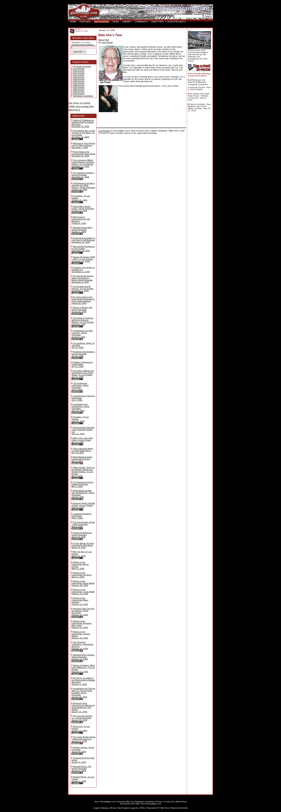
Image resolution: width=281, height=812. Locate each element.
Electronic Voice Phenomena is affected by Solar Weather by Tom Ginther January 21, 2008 (83, 707)
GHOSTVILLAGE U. (176, 21)
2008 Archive (78, 81)
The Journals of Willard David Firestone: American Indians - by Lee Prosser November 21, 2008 (82, 163)
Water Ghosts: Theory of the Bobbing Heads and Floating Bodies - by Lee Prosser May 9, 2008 (83, 471)
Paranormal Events (179, 808)
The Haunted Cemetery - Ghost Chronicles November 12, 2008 (83, 175)
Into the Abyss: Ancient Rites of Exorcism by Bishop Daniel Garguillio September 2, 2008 (82, 279)
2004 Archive (78, 89)
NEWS (116, 21)
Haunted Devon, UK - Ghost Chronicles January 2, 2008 (81, 768)
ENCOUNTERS (101, 21)
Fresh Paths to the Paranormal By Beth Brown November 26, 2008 (83, 154)
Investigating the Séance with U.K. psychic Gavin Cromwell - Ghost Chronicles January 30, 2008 (83, 692)
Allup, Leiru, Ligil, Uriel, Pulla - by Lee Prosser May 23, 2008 (82, 440)
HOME (73, 21)
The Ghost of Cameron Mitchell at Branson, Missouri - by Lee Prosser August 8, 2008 (82, 321)
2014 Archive (78, 68)
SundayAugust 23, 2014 (81, 30)
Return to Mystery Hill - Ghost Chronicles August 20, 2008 (82, 309)
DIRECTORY (157, 21)
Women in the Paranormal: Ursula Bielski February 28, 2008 (82, 583)
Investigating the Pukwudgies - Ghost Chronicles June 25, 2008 (80, 407)
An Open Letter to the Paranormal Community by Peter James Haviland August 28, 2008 (83, 300)
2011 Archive (78, 75)
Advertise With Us (124, 802)
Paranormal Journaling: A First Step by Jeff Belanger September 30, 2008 (83, 240)
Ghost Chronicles (83, 66)
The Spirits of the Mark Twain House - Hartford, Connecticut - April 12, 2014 (198, 97)
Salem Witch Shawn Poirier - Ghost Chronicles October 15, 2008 (82, 208)
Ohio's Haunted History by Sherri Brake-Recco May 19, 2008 (82, 450)
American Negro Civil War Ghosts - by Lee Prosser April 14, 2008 (83, 505)
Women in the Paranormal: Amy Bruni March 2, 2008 (81, 575)
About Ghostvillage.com (104, 802)
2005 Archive (78, 87)
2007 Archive (78, 83)
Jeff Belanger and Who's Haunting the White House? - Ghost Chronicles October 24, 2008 (83, 186)
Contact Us (169, 802)
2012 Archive (78, 73)
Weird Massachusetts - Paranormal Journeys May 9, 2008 (82, 459)
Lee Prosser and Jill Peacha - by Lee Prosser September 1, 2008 (82, 288)
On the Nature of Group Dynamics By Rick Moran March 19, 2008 (82, 545)
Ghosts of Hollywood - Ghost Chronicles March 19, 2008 (81, 535)
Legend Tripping (100, 808)
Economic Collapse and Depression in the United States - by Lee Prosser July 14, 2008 (82, 374)
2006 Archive (78, 85)
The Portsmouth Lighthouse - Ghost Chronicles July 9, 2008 (80, 386)
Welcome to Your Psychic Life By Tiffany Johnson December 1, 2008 (83, 145)
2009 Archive (78, 79)
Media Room (181, 802)
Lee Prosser (107, 42)
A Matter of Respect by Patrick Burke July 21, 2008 (82, 364)
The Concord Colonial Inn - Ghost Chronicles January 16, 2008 (81, 718)
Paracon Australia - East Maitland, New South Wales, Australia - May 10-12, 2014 (199, 107)
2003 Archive (78, 92)
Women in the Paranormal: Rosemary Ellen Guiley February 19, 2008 (81, 624)
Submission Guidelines (83, 96)
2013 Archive (78, 70)
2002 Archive (78, 94)
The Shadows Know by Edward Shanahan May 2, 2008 (82, 484)
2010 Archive (78, 77)
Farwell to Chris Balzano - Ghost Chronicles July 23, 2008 (83, 354)
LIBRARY (126, 21)
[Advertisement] (141, 119)
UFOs (142, 808)
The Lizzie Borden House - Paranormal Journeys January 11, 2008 (83, 739)
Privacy (159, 802)
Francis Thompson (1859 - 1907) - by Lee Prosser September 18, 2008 (83, 259)
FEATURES (85, 21)
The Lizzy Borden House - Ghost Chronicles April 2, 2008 (83, 524)
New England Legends (128, 808)
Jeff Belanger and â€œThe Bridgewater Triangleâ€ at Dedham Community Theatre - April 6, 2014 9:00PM (199, 85)
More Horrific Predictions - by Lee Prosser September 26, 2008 (83, 248)
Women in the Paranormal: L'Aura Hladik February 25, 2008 (82, 591)
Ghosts (113, 808)
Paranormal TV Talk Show (157, 808)
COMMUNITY (141, 21)
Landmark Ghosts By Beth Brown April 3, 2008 (81, 516)
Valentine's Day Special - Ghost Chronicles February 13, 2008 (83, 657)
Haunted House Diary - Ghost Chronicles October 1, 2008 (82, 229)
